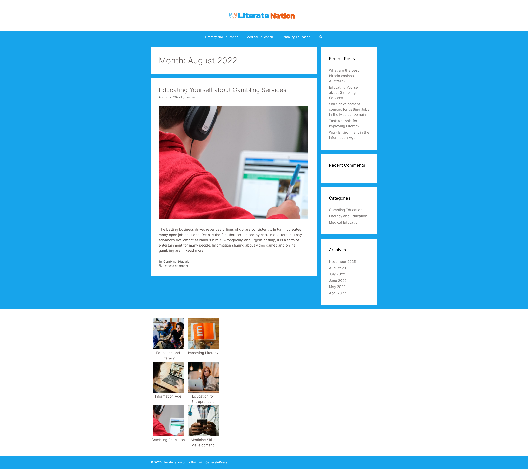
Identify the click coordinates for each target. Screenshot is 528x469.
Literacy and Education (221, 37)
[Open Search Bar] (321, 37)
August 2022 (339, 268)
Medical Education (259, 37)
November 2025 (342, 262)
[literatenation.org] (264, 15)
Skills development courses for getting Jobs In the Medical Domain (349, 109)
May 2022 (337, 287)
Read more (194, 250)
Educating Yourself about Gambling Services (222, 90)
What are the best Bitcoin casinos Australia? (344, 75)
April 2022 (337, 293)
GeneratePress (216, 462)
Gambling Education (295, 37)
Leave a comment (175, 266)
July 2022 (337, 274)
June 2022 (337, 280)
